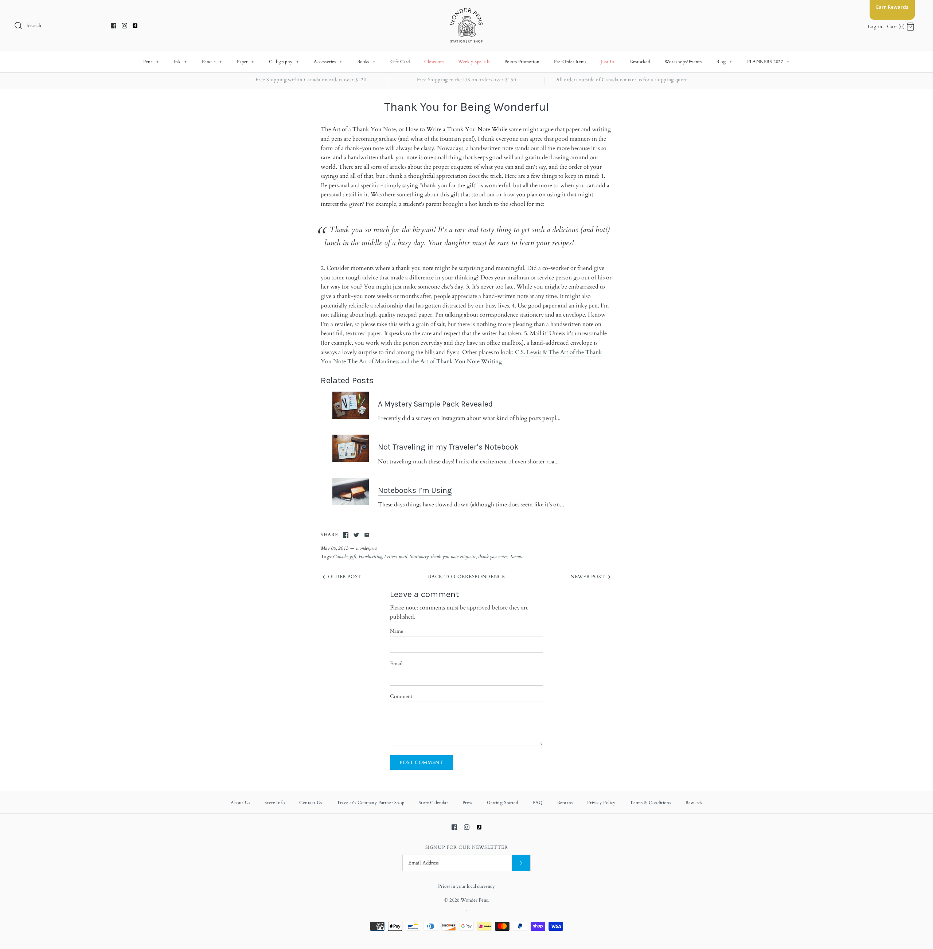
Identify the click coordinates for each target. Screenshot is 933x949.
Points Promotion (522, 61)
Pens (151, 61)
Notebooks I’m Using (415, 490)
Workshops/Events (683, 61)
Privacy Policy (601, 802)
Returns (565, 802)
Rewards (694, 802)
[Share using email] (367, 535)
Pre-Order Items (570, 61)
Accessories (328, 61)
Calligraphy (284, 61)
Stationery (419, 556)
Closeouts (434, 61)
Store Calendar (433, 802)
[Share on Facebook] (345, 535)
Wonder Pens (474, 900)
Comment (401, 696)
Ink (180, 61)
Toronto (516, 556)
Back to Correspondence (466, 576)
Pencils (212, 61)
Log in (875, 26)
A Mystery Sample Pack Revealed (435, 403)
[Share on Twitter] (356, 535)
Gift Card (400, 61)
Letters (390, 556)
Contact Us (310, 802)
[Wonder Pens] (466, 12)
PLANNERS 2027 (768, 61)
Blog (724, 61)
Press (467, 802)
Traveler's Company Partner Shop (371, 802)
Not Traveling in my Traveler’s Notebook (448, 446)
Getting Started (502, 802)
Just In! (608, 61)
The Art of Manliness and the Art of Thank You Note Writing (424, 361)
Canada (340, 556)
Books (366, 61)
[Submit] (521, 863)
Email (396, 663)
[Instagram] (124, 25)
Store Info (275, 802)
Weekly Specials (474, 61)
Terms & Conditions (650, 802)
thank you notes (492, 556)
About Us (240, 802)
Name (396, 631)
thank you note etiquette (453, 556)
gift (353, 556)
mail (403, 556)
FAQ (537, 802)
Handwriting (370, 556)
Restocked (640, 61)
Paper (245, 61)
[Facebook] (113, 25)
